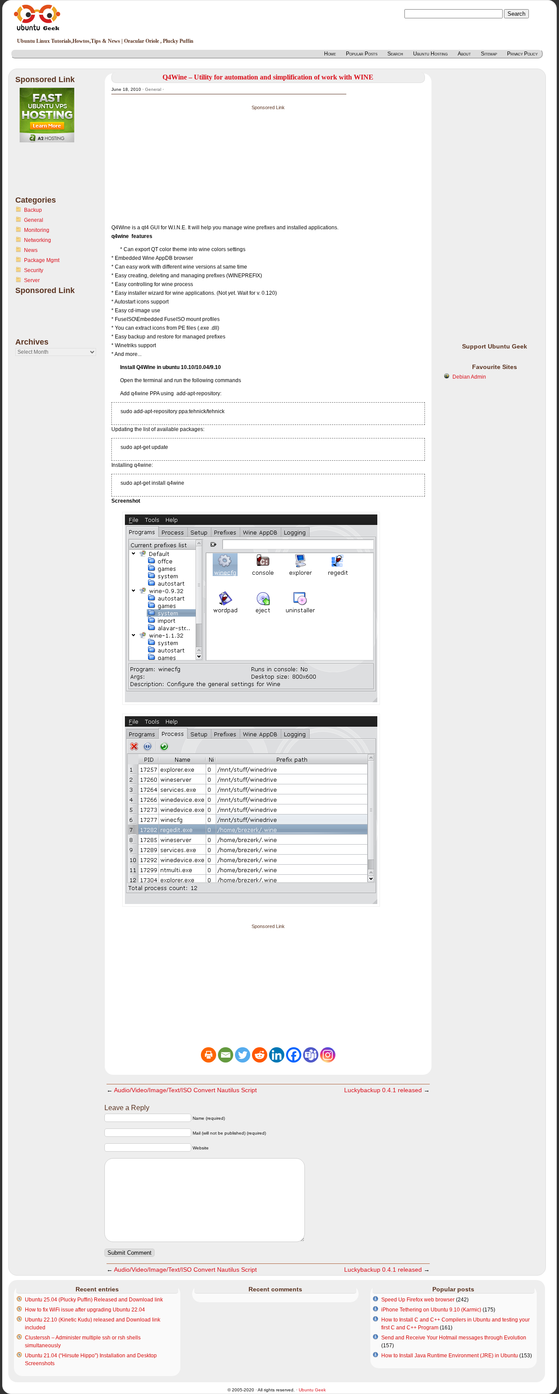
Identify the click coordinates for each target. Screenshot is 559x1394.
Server (32, 280)
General (33, 220)
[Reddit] (259, 1055)
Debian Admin (469, 377)
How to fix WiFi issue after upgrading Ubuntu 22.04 (85, 1310)
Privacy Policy (522, 54)
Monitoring (36, 230)
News (31, 250)
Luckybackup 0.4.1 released (383, 1090)
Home (330, 54)
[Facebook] (293, 1055)
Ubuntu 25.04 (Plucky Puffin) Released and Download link (94, 1300)
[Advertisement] (50, 174)
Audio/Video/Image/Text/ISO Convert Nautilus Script (185, 1090)
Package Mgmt (41, 260)
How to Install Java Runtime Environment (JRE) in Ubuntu (449, 1356)
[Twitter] (242, 1055)
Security (33, 270)
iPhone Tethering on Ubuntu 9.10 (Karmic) (431, 1310)
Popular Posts (361, 54)
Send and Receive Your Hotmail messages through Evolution (453, 1338)
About (464, 54)
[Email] (225, 1055)
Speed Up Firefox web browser (418, 1300)
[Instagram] (327, 1055)
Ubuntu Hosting (430, 54)
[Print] (208, 1055)
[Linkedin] (276, 1055)
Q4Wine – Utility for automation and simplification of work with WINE (267, 77)
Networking (37, 240)
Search (395, 54)
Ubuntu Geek (312, 1389)
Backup (33, 210)
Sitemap (489, 54)
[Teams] (310, 1055)
